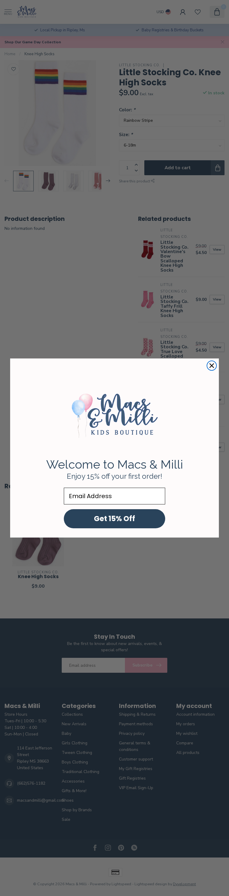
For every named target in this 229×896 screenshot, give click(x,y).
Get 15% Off (114, 519)
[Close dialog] (211, 365)
